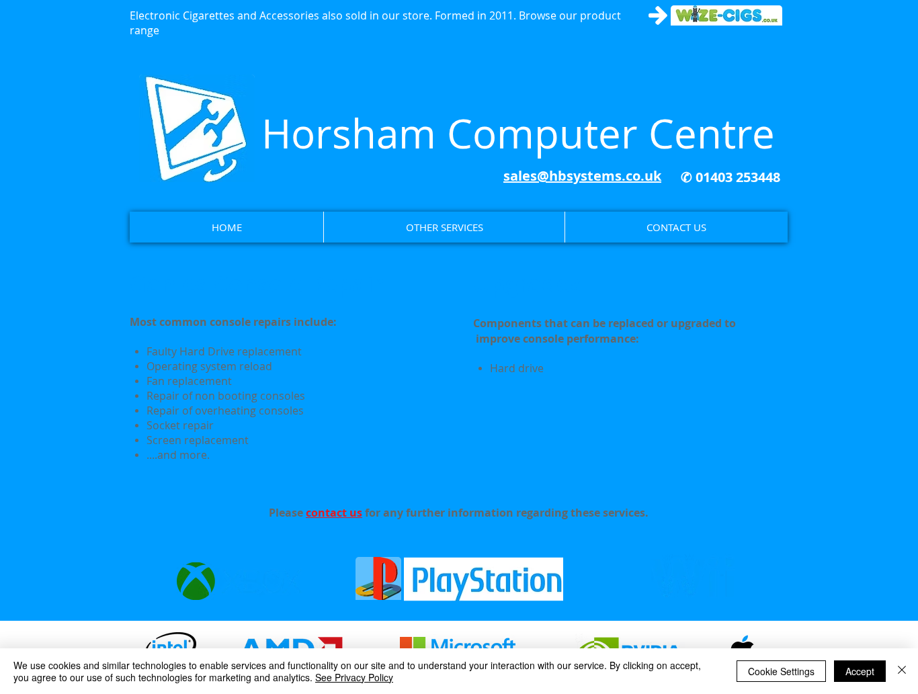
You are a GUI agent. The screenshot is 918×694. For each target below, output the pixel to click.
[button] (444, 227)
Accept (859, 671)
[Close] (902, 671)
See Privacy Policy (354, 677)
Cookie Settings (781, 671)
